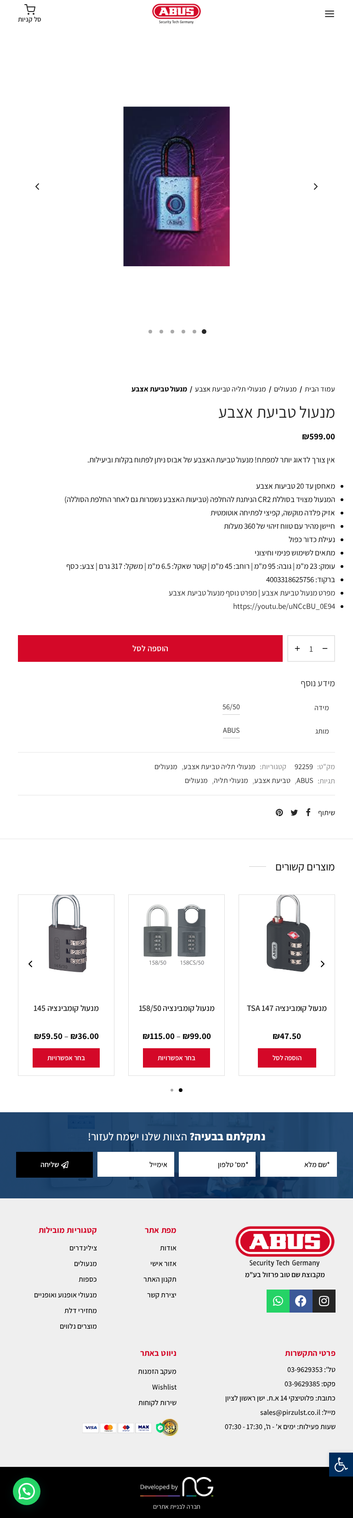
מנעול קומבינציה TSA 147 (286, 1008)
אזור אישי (163, 1263)
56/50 (231, 706)
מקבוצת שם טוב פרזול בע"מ (285, 1274)
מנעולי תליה (231, 780)
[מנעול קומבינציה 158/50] (176, 949)
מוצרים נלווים (78, 1326)
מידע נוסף (318, 683)
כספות (88, 1279)
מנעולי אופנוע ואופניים (65, 1295)
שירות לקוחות (157, 1402)
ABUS (231, 730)
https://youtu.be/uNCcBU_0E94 (284, 606)
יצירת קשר (161, 1295)
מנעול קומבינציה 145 (66, 1008)
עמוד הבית (320, 389)
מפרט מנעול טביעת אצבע (298, 593)
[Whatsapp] (278, 1301)
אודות (168, 1248)
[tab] (176, 683)
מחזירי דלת (80, 1310)
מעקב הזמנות (157, 1371)
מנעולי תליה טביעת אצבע (230, 389)
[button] (341, 1465)
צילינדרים (83, 1248)
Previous (37, 186)
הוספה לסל (150, 648)
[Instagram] (324, 1301)
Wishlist (164, 1387)
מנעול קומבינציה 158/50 (177, 1008)
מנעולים (285, 389)
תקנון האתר (159, 1279)
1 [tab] (180, 1090)
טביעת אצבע (272, 780)
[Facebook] (301, 1301)
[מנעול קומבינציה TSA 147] (287, 949)
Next (316, 186)
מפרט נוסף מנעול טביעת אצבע (213, 593)
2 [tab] (172, 1090)
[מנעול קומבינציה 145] (66, 949)
